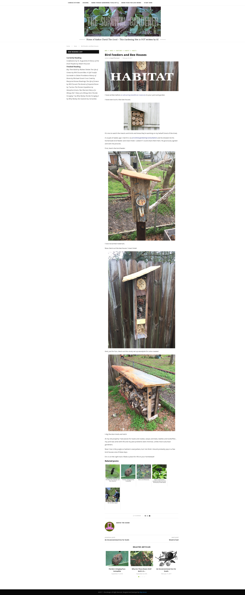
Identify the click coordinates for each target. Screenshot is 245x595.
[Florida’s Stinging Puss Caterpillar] (117, 558)
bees (75, 46)
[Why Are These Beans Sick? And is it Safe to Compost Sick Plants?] (141, 558)
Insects (134, 50)
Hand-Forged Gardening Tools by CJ (105, 3)
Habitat (127, 50)
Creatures (119, 50)
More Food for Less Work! (131, 3)
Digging (86, 3)
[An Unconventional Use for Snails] (166, 558)
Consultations (74, 3)
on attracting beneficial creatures (133, 95)
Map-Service (143, 592)
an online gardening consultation (144, 138)
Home (68, 46)
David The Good (114, 58)
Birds (111, 50)
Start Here (148, 3)
